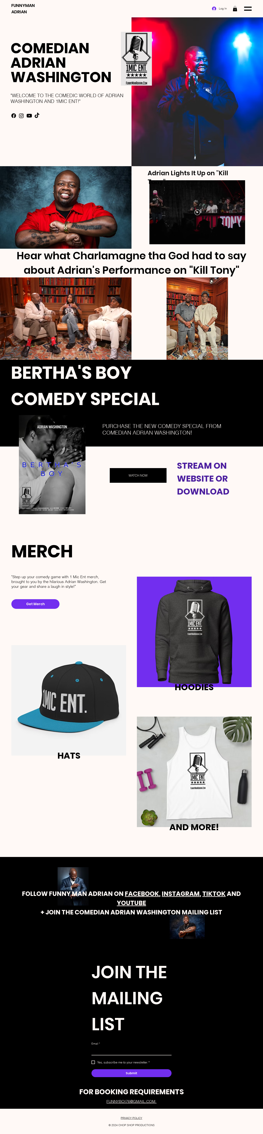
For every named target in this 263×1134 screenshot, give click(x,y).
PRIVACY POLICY (131, 1118)
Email (95, 1043)
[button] (235, 8)
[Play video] (197, 212)
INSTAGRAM (181, 893)
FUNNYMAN (23, 5)
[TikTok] (37, 116)
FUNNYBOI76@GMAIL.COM (131, 1101)
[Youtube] (29, 116)
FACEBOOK (142, 893)
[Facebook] (14, 116)
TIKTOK (214, 893)
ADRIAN (19, 12)
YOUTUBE (131, 903)
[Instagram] (21, 116)
